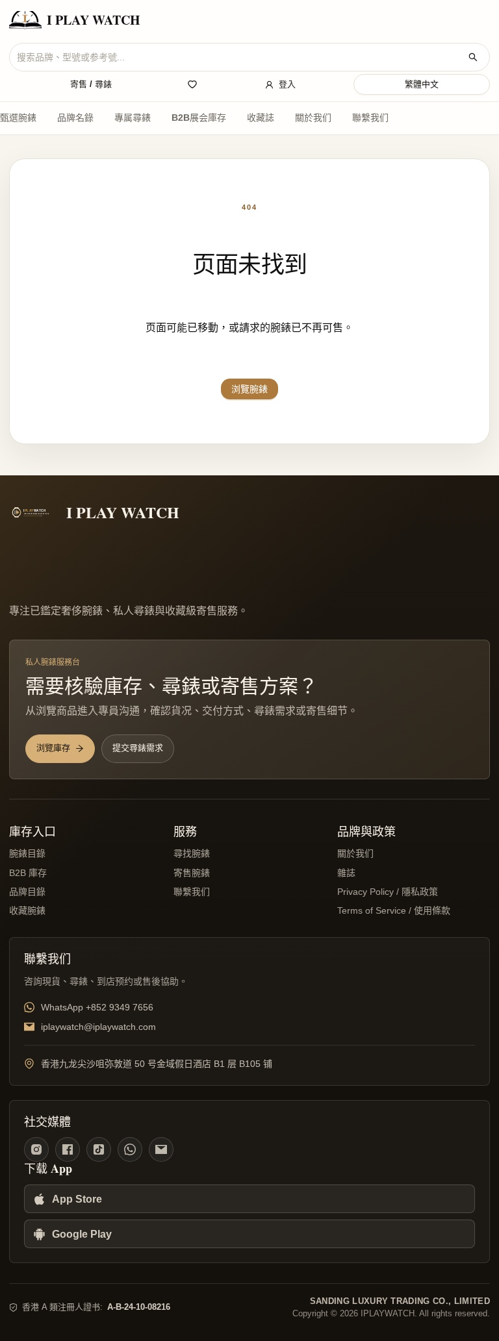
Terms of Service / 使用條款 (393, 910)
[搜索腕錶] (473, 57)
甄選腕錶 (18, 117)
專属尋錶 (132, 117)
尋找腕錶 (191, 853)
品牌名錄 (75, 117)
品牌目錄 (27, 891)
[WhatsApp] (130, 1149)
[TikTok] (98, 1149)
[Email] (161, 1149)
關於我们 (313, 117)
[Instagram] (36, 1149)
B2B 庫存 (28, 873)
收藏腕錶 (27, 910)
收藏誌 (260, 117)
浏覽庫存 (53, 748)
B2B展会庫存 (199, 117)
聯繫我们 (370, 117)
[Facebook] (67, 1149)
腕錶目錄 (27, 853)
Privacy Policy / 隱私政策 (387, 891)
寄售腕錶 (191, 873)
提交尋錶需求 (137, 748)
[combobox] (239, 57)
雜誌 (346, 873)
